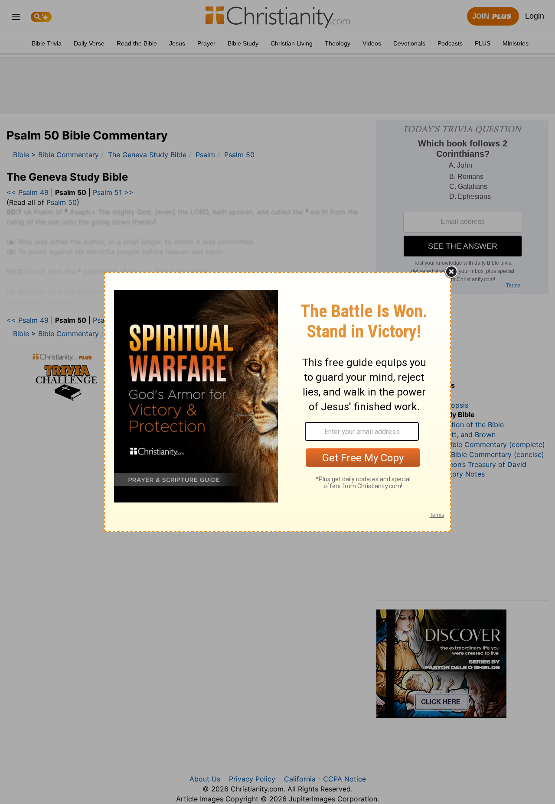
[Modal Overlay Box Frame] (277, 402)
